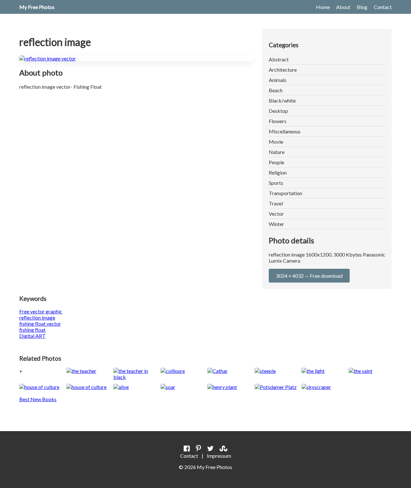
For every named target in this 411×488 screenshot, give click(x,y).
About (343, 7)
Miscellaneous (285, 131)
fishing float (32, 330)
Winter (276, 224)
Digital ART (32, 336)
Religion (278, 172)
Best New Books (38, 399)
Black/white (282, 100)
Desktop (278, 111)
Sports (276, 183)
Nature (276, 152)
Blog (362, 7)
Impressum (219, 456)
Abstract (279, 59)
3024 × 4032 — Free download (309, 276)
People (276, 162)
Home (323, 7)
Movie (276, 142)
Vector (276, 214)
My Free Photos (37, 7)
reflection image (37, 317)
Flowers (277, 121)
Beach (276, 90)
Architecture (283, 70)
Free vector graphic (40, 311)
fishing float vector (40, 324)
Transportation (285, 193)
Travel (276, 203)
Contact (383, 7)
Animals (277, 80)
